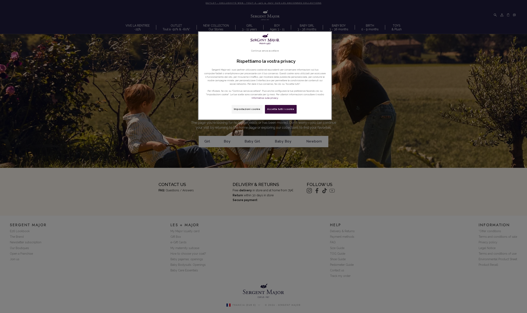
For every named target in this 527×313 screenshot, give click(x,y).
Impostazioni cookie (247, 109)
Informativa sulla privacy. (265, 97)
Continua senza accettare (265, 50)
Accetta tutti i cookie (280, 109)
